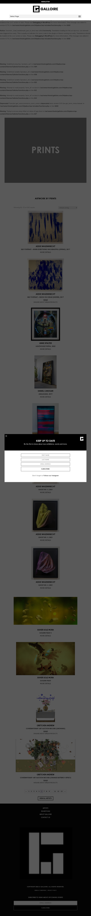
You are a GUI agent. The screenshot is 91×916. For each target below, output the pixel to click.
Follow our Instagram (51, 476)
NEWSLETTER (45, 2)
